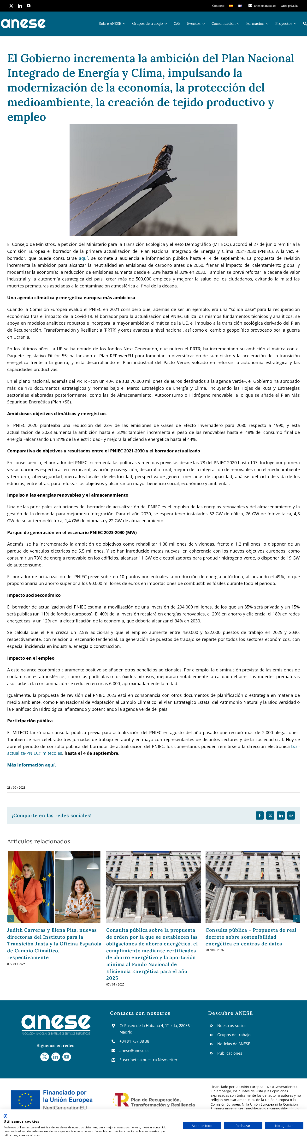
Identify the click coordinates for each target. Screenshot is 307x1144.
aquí (83, 258)
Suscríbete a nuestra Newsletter (148, 1059)
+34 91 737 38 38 (134, 1041)
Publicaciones (229, 1053)
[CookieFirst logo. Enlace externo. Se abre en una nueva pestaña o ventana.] (5, 1116)
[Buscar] (305, 24)
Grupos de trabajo (234, 1034)
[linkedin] (20, 6)
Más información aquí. (31, 765)
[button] (10, 918)
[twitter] (11, 6)
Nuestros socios (232, 1025)
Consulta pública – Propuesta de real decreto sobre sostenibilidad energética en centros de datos (251, 937)
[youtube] (28, 6)
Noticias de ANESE (233, 1044)
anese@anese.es (134, 1050)
